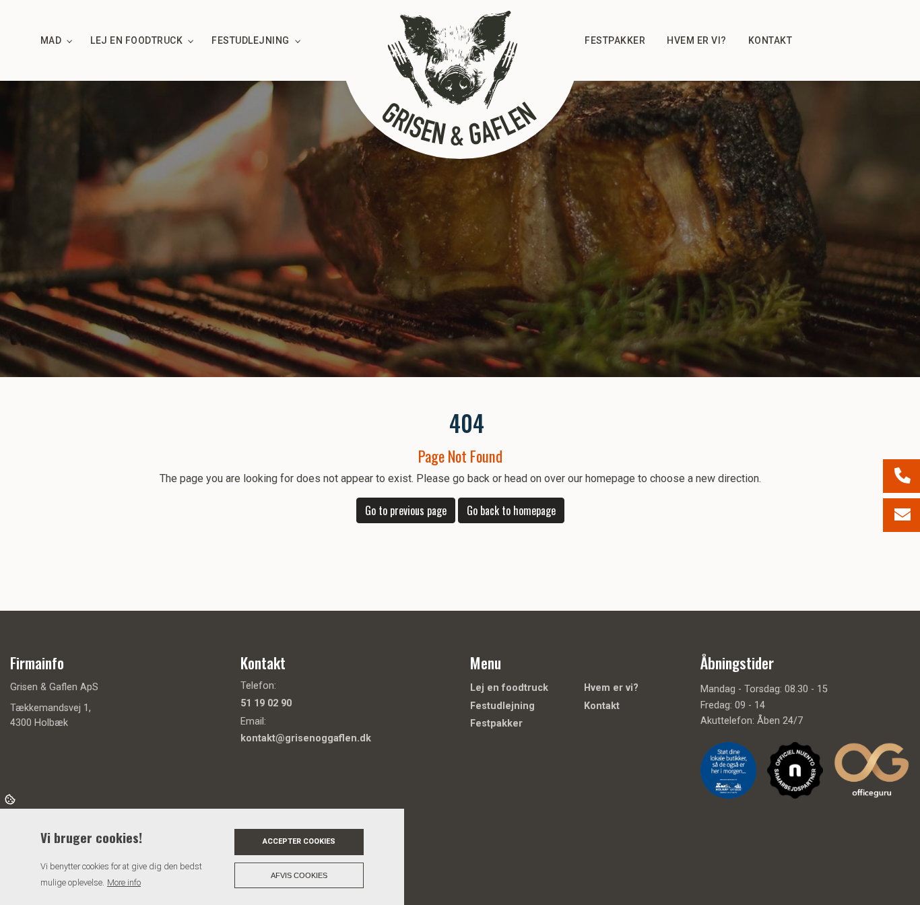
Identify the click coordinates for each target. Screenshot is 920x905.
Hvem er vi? (611, 688)
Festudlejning (502, 706)
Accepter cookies (299, 841)
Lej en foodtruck (509, 688)
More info (124, 882)
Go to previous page (406, 510)
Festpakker (496, 724)
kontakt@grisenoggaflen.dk (305, 738)
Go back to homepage (511, 510)
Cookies (11, 799)
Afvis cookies (299, 875)
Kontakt (602, 706)
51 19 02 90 (266, 703)
